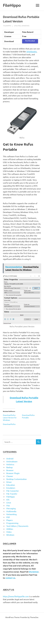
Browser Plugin (13, 473)
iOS (7, 499)
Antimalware (11, 461)
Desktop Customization (16, 479)
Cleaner (9, 476)
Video (8, 532)
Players (9, 520)
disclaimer (34, 571)
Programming (12, 523)
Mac (8, 505)
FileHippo (12, 5)
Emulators (10, 488)
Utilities (17, 26)
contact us (10, 578)
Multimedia (11, 511)
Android (9, 458)
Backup (9, 467)
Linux (8, 502)
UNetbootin (31, 51)
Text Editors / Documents (17, 526)
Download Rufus (9, 424)
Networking (11, 514)
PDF (8, 517)
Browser (10, 470)
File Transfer (11, 493)
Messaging (11, 508)
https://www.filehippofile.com (16, 596)
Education (10, 485)
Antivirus (10, 464)
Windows (25, 26)
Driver (9, 482)
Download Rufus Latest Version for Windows (9, 417)
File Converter (12, 491)
